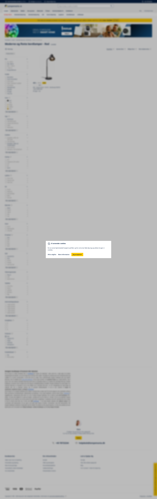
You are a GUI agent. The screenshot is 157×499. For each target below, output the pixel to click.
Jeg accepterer (77, 254)
